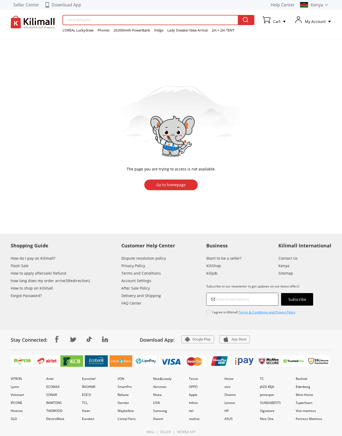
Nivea (157, 394)
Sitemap (285, 273)
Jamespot (267, 394)
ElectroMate (55, 418)
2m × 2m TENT (223, 30)
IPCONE (16, 402)
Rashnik (301, 378)
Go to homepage (171, 184)
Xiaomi (158, 418)
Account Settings (136, 280)
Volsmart (17, 394)
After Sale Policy (135, 288)
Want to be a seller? (224, 258)
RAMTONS (54, 402)
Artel (49, 378)
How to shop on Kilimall (32, 288)
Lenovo (229, 402)
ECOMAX (53, 386)
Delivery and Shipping (141, 295)
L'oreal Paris (127, 418)
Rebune (123, 394)
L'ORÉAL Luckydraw (78, 30)
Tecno (193, 378)
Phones (104, 30)
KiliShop (213, 265)
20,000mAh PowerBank (132, 30)
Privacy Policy (133, 265)
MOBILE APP (186, 432)
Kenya (283, 265)
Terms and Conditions (141, 273)
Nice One (267, 418)
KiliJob (211, 273)
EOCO (86, 394)
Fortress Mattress (309, 418)
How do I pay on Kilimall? (33, 258)
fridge (158, 30)
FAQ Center (131, 303)
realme (194, 418)
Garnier (123, 402)
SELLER (164, 432)
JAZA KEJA (267, 386)
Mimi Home (304, 394)
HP (226, 410)
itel (191, 410)
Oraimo (230, 394)
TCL (85, 402)
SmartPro (125, 386)
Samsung (160, 410)
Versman (159, 386)
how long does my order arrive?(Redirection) (50, 280)
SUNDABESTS (270, 402)
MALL (150, 432)
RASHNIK (88, 386)
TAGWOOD (54, 410)
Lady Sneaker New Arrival (187, 30)
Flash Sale (20, 265)
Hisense (17, 410)
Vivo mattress (306, 410)
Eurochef (88, 378)
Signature (267, 410)
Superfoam (304, 402)
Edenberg (303, 386)
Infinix (193, 402)
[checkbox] (259, 312)
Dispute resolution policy (143, 258)
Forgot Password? (26, 295)
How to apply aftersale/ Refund (38, 273)
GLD (14, 418)
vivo (227, 386)
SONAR (51, 394)
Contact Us (288, 258)
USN (156, 402)
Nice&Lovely (162, 378)
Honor (229, 378)
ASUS (228, 418)
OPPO (193, 386)
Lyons (15, 386)
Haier (86, 410)
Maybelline (126, 410)
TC (262, 378)
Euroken (88, 418)
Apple (193, 394)
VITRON (16, 378)
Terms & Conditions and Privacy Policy (267, 312)
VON (121, 378)
